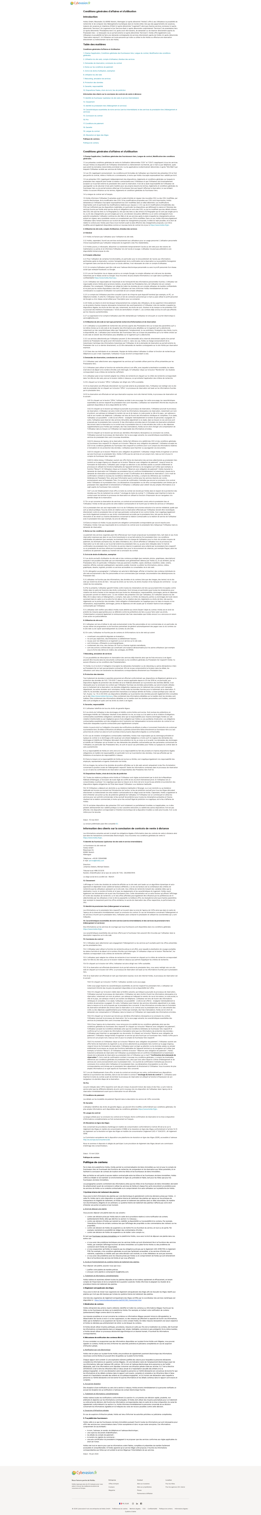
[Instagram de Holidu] (133, 1503)
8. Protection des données (93, 82)
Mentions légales (135, 1508)
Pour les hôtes (170, 1484)
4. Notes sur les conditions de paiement (98, 67)
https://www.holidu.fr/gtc (159, 225)
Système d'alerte (130, 1511)
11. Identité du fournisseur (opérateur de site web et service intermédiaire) (111, 98)
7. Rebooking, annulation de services (97, 79)
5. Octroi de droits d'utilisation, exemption (99, 71)
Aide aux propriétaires (144, 1487)
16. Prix (86, 120)
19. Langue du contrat (91, 131)
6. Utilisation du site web (92, 75)
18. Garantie (87, 127)
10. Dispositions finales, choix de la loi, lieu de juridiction (104, 90)
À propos (111, 1487)
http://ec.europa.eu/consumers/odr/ (96, 1140)
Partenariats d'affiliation (145, 1493)
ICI (117, 824)
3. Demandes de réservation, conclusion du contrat (102, 63)
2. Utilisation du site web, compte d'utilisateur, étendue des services (109, 59)
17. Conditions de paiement (93, 123)
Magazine (112, 1490)
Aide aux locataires (143, 1484)
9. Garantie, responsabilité (93, 86)
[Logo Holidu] (80, 3)
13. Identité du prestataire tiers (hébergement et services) (105, 106)
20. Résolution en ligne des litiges (95, 135)
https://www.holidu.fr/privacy (105, 278)
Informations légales (181, 1508)
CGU (144, 1508)
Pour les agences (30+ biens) (175, 1487)
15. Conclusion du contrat (93, 116)
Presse (139, 1490)
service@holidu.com (96, 861)
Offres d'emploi (114, 1484)
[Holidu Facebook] (141, 1503)
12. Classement (89, 102)
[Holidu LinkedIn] (137, 1503)
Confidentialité (152, 1508)
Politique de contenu (91, 143)
